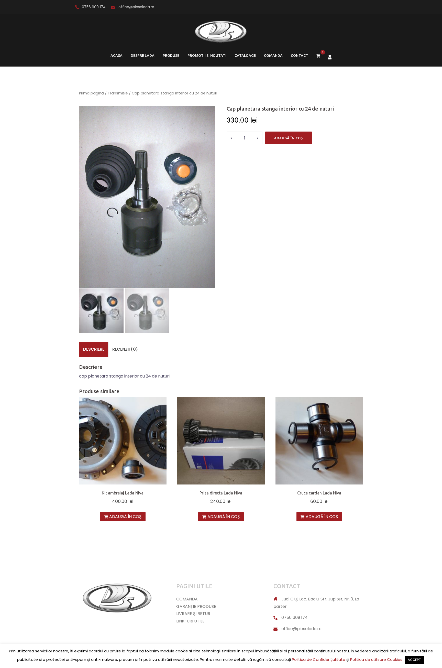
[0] (318, 55)
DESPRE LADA (142, 55)
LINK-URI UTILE (190, 621)
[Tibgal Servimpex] (221, 34)
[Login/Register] (330, 57)
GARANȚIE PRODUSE (196, 606)
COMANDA (273, 55)
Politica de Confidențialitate (318, 659)
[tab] (93, 349)
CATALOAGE (245, 55)
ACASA (116, 55)
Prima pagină (91, 93)
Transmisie (118, 93)
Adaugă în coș (288, 138)
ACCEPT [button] (414, 659)
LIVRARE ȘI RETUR (193, 614)
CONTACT (299, 55)
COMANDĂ (187, 599)
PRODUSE (171, 55)
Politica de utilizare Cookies (376, 659)
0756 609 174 (94, 6)
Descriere (93, 349)
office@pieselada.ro (135, 6)
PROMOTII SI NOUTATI (206, 55)
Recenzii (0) (125, 349)
